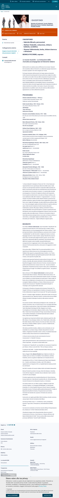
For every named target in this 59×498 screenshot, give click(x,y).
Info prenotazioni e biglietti (9, 53)
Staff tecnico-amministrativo (40, 1)
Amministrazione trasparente (7, 470)
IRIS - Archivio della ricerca (6, 449)
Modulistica (32, 447)
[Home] (5, 6)
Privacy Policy (42, 486)
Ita (48, 1)
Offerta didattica (4, 455)
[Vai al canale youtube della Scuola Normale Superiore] (14, 425)
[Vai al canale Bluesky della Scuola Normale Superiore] (9, 425)
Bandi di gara (3, 472)
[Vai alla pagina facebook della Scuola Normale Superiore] (12, 425)
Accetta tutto (47, 495)
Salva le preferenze (13, 495)
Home (2, 11)
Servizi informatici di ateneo (36, 445)
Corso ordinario (4, 441)
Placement (32, 431)
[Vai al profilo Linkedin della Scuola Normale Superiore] (10, 425)
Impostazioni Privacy (9, 475)
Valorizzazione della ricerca (36, 433)
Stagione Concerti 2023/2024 (9, 51)
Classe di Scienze (4, 433)
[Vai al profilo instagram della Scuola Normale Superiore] (7, 425)
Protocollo (32, 449)
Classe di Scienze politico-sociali (7, 435)
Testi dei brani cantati (9, 42)
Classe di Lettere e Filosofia (6, 431)
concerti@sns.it (8, 62)
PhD (2, 443)
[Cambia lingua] (49, 1)
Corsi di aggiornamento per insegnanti (38, 439)
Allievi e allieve (14, 1)
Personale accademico (25, 1)
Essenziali (9, 489)
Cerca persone (4, 462)
